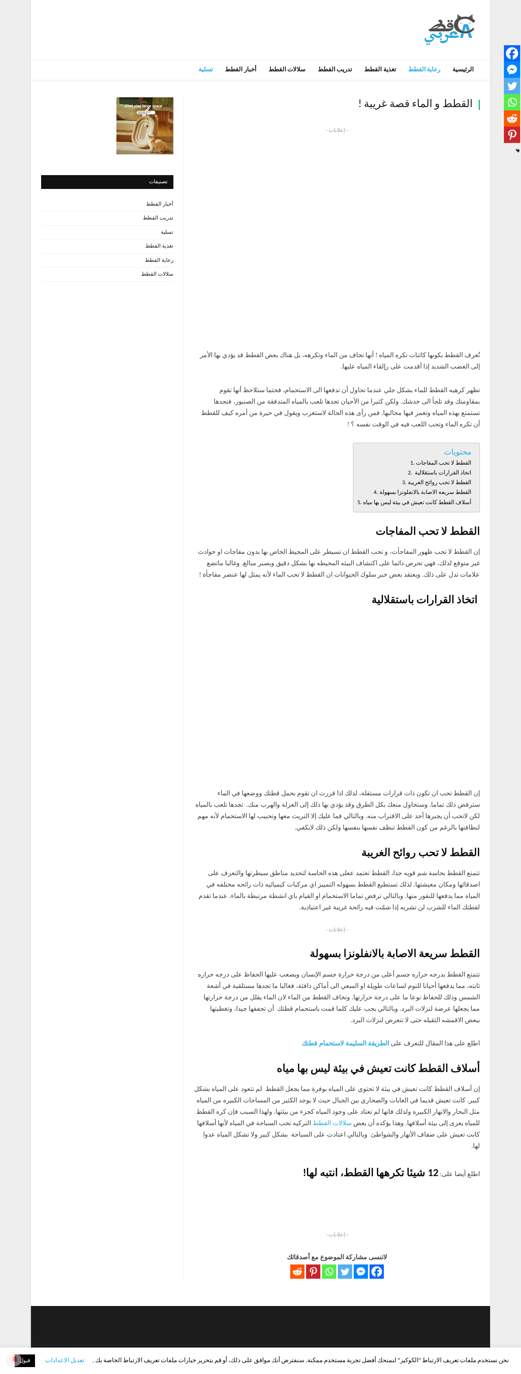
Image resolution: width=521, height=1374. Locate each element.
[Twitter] (345, 1271)
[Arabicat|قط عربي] (449, 29)
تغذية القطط (380, 70)
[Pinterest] (313, 1271)
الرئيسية (463, 70)
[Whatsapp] (329, 1271)
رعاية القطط (424, 70)
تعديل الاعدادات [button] (64, 1361)
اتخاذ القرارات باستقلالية (442, 473)
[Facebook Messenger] (361, 1271)
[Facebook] (377, 1271)
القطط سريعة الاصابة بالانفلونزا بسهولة (425, 492)
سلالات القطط (287, 70)
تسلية (206, 70)
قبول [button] (25, 1360)
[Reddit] (297, 1271)
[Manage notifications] (14, 1359)
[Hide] (517, 150)
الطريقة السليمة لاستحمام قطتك (345, 1043)
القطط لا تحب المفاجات (443, 463)
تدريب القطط (335, 70)
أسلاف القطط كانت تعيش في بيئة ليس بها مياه (417, 503)
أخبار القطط (240, 70)
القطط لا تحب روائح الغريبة (439, 483)
